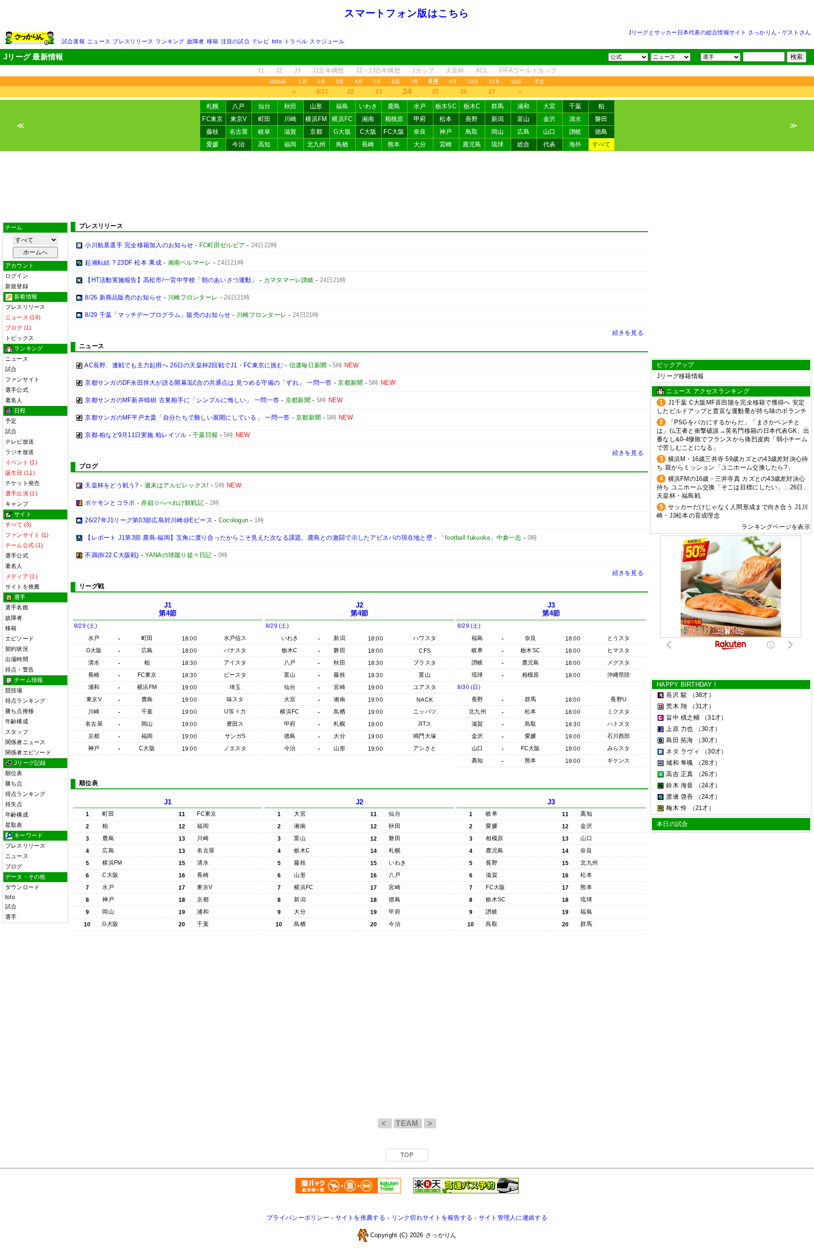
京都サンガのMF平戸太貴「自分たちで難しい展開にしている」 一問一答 (187, 417)
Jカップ (423, 70)
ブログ (14, 866)
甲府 (420, 118)
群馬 (497, 106)
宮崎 (446, 144)
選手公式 (16, 390)
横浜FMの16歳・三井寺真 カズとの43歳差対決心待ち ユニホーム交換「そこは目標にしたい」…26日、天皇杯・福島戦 (733, 487)
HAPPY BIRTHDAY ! (686, 684)
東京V (238, 118)
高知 (264, 144)
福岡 (290, 144)
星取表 (14, 825)
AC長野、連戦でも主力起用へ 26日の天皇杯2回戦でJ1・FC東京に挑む (184, 365)
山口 (549, 131)
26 (463, 91)
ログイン (16, 276)
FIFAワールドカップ (528, 70)
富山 (523, 118)
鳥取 (471, 131)
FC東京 (212, 118)
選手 (10, 917)
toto (277, 41)
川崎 (290, 118)
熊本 (394, 144)
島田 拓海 (679, 740)
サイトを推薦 (22, 586)
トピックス (19, 338)
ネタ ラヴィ (683, 751)
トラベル (295, 41)
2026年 (277, 81)
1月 (303, 81)
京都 (316, 131)
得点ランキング (25, 700)
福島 (342, 106)
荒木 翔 (676, 706)
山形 (316, 106)
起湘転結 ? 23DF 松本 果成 (123, 262)
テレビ (260, 41)
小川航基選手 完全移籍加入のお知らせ (139, 245)
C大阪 (368, 131)
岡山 (497, 131)
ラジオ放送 (19, 452)
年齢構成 (16, 721)
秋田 (290, 106)
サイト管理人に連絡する (513, 1217)
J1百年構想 (328, 70)
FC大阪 (393, 131)
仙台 (264, 106)
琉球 (497, 144)
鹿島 (394, 106)
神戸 (446, 131)
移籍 (212, 41)
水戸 (420, 106)
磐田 (601, 118)
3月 (340, 81)
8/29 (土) (85, 626)
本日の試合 (672, 823)
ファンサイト (22, 379)
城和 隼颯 (679, 762)
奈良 (420, 131)
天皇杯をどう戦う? (111, 485)
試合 (10, 369)
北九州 (316, 144)
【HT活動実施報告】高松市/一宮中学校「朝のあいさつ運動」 (171, 280)
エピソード (19, 638)
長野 (471, 118)
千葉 (575, 106)
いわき (368, 106)
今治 (238, 144)
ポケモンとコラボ (110, 502)
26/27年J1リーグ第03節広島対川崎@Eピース (148, 520)
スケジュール (326, 41)
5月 (377, 81)
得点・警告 (19, 669)
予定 (539, 81)
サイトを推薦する (360, 1217)
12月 (516, 81)
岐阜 (264, 131)
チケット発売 (22, 483)
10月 (473, 81)
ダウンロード (22, 887)
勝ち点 (14, 783)
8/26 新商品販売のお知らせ (123, 297)
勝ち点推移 (19, 711)
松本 (446, 118)
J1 (260, 70)
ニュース (98, 41)
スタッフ (16, 732)
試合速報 (73, 41)
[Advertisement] (407, 186)
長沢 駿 (676, 694)
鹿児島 (472, 144)
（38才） (702, 694)
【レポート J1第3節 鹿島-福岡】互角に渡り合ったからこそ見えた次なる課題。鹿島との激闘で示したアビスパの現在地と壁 (258, 537)
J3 (297, 70)
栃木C (472, 106)
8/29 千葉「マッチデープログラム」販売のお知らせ (157, 314)
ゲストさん (796, 32)
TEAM (408, 1123)
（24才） (708, 785)
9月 (453, 81)
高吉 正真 (679, 774)
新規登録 (16, 286)
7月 (414, 81)
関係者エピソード (28, 752)
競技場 (14, 690)
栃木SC (445, 106)
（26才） (708, 774)
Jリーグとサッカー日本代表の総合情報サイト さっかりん (702, 32)
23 (379, 91)
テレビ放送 (19, 441)
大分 (420, 144)
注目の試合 (235, 41)
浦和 (523, 106)
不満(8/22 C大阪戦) (111, 555)
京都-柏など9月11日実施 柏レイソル (136, 434)
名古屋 (238, 131)
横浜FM (316, 118)
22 (350, 91)
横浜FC (342, 118)
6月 (396, 81)
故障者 (195, 41)
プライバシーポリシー (298, 1217)
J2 (279, 70)
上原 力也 (679, 728)
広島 (523, 131)
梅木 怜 (676, 807)
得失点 (14, 804)
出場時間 (16, 659)
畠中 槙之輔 (683, 717)
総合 (523, 144)
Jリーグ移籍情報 (680, 376)
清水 (575, 118)
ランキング (169, 41)
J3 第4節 (551, 609)
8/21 (322, 91)
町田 (264, 118)
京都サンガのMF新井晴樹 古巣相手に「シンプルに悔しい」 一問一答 (182, 400)
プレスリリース (133, 41)
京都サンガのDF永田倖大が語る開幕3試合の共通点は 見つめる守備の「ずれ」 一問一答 (208, 382)
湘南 (368, 118)
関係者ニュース (25, 742)
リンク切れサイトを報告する (431, 1217)
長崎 (368, 144)
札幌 (212, 106)
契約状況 (16, 649)
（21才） (702, 807)
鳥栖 (342, 144)
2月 (321, 81)
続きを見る (627, 332)
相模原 (394, 118)
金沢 (549, 118)
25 (435, 91)
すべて (601, 144)
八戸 (238, 106)
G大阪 (342, 131)
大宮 (549, 106)
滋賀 (290, 131)
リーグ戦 (91, 586)
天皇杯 (455, 70)
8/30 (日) (468, 687)
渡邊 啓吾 (679, 796)
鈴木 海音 (679, 785)
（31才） (702, 706)
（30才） (708, 728)
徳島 (601, 131)
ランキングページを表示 (775, 526)
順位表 (14, 773)
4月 (359, 81)
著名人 (14, 400)
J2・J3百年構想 (378, 70)
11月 (494, 81)
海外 (575, 144)
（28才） (708, 762)
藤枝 (212, 131)
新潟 (497, 118)
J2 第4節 (359, 609)
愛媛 (212, 144)
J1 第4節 (168, 609)
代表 (549, 144)
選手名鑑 (16, 607)
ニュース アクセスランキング (707, 391)
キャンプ (16, 504)
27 (492, 91)
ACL (482, 70)
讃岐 (575, 131)
